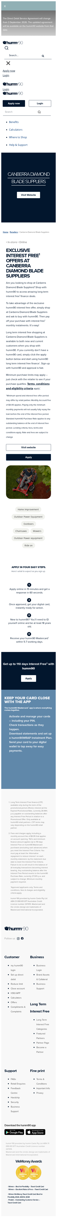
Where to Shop (18, 137)
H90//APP (15, 993)
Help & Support (18, 145)
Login (6, 75)
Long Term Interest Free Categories (42, 1024)
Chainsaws (21, 530)
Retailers (14, 232)
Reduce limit (17, 984)
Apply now (9, 71)
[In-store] (37, 497)
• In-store (12, 242)
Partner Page (42, 1043)
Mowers (37, 530)
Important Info (43, 1088)
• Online (22, 242)
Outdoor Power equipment (28, 538)
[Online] (20, 497)
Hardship (15, 1097)
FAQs (13, 1079)
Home (5, 232)
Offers (14, 1002)
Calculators (15, 129)
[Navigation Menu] (4, 80)
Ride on (29, 545)
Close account (18, 988)
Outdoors (29, 523)
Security (15, 1102)
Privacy (39, 1093)
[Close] (8, 63)
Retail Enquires (18, 1083)
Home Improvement (28, 509)
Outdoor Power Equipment (28, 516)
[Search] (6, 49)
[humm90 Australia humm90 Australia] (13, 43)
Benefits (14, 122)
